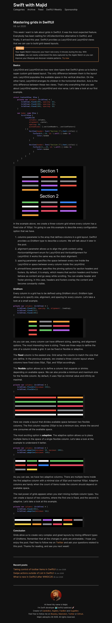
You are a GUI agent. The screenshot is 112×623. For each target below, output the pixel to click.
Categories (19, 9)
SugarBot (74, 611)
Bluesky (54, 614)
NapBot (55, 611)
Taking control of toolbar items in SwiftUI (39, 569)
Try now (65, 58)
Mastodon (63, 614)
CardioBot (46, 611)
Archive (31, 9)
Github (80, 614)
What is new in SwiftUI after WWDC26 (38, 576)
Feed (40, 9)
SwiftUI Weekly (54, 9)
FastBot (63, 611)
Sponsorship (71, 9)
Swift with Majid (30, 5)
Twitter (59, 542)
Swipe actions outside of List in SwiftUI (38, 573)
